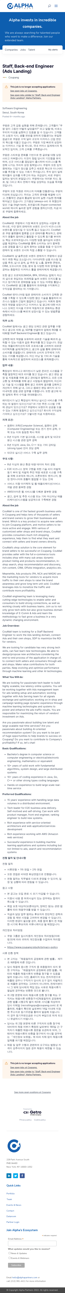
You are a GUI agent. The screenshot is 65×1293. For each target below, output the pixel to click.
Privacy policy (26, 1120)
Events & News (13, 1205)
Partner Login (12, 1222)
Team (9, 1199)
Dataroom (11, 1216)
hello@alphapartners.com (24, 1277)
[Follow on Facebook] (22, 1175)
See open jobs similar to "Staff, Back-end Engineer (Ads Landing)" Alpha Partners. (35, 96)
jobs (23, 49)
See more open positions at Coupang (32, 1092)
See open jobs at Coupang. (23, 91)
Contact (10, 1210)
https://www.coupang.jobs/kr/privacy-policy (32, 947)
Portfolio (10, 1193)
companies (11, 49)
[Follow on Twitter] (15, 1175)
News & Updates (19, 1253)
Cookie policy (40, 1120)
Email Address (15, 1238)
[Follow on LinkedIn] (8, 1175)
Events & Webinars (20, 1258)
